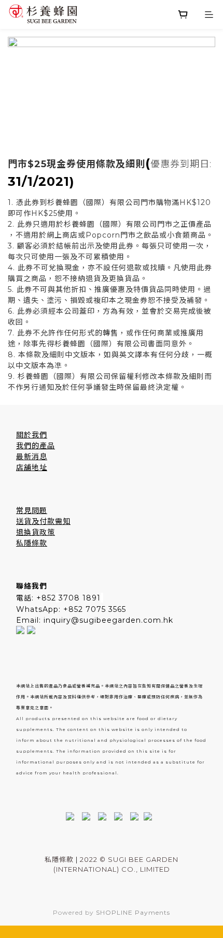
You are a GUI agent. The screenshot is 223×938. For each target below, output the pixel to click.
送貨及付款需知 (43, 521)
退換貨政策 (35, 532)
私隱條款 (31, 543)
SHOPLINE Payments (133, 912)
